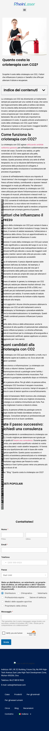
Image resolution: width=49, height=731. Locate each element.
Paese (4, 570)
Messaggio (7, 612)
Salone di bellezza (38, 597)
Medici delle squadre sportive (18, 601)
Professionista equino (14, 597)
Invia (6, 642)
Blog (9, 472)
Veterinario (42, 593)
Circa (7, 708)
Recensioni (28, 708)
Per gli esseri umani (14, 700)
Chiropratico (26, 593)
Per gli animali (33, 694)
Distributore (10, 593)
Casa (7, 694)
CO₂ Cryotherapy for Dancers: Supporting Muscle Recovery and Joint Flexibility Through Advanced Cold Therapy (2, 297)
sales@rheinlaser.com (16, 685)
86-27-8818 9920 (17, 680)
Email (4, 544)
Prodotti (18, 694)
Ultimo (28, 539)
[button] (25, 10)
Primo (3, 539)
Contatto (9, 714)
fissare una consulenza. (23, 440)
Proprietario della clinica (16, 606)
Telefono (5, 557)
